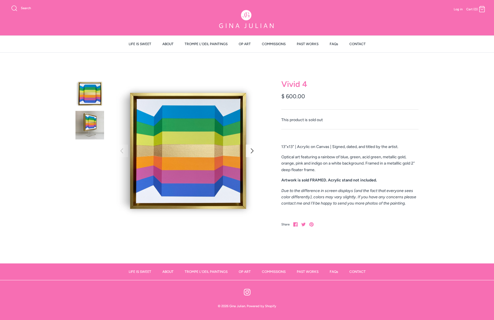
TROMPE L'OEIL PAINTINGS (206, 44)
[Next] (252, 151)
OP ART (245, 44)
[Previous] (121, 151)
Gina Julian (237, 306)
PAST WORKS (307, 44)
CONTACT (357, 44)
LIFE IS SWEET (140, 44)
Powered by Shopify (261, 306)
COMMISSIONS (274, 44)
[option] (186, 150)
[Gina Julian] (247, 20)
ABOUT (168, 44)
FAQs (334, 44)
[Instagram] (247, 292)
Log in (458, 9)
